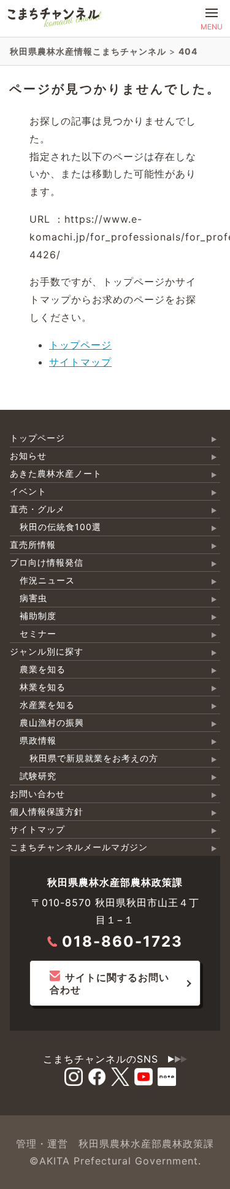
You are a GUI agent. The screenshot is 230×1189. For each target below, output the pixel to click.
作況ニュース (47, 580)
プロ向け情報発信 (46, 562)
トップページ (80, 345)
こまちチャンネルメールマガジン (79, 847)
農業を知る (43, 669)
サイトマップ (80, 362)
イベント (28, 491)
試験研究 (38, 776)
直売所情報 (33, 544)
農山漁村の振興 (52, 722)
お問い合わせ (37, 793)
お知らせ (28, 455)
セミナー (38, 633)
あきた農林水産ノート (56, 473)
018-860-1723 (122, 941)
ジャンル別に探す (46, 651)
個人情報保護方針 (46, 811)
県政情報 (38, 740)
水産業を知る (47, 704)
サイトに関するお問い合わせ (109, 983)
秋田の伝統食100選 (60, 526)
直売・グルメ (37, 509)
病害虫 (33, 598)
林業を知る (43, 687)
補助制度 (38, 615)
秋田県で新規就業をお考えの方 (93, 758)
